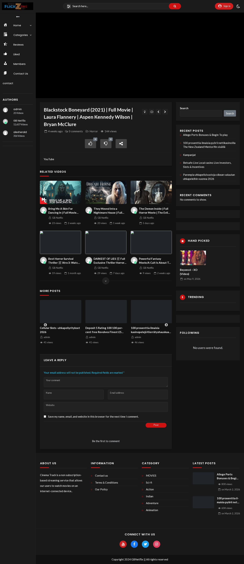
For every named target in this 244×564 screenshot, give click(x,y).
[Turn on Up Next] (151, 112)
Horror (93, 131)
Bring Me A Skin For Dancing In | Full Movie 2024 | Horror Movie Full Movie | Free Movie (63, 211)
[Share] (121, 143)
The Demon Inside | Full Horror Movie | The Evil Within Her (153, 211)
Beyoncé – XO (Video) (188, 271)
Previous (45, 325)
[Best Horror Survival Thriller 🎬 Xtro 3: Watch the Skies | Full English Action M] (60, 242)
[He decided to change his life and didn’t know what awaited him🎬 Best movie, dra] (158, 112)
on (192, 278)
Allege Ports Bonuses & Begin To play (205, 134)
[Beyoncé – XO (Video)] (193, 257)
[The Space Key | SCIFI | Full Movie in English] (165, 112)
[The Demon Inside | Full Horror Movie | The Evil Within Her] (151, 192)
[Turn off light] (145, 112)
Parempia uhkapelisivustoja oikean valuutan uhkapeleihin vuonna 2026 (209, 176)
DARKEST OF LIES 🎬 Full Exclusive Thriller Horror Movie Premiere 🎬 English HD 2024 (109, 261)
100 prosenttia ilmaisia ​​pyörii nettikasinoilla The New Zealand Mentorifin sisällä (209, 145)
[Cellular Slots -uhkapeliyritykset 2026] (60, 311)
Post (156, 424)
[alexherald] (5, 133)
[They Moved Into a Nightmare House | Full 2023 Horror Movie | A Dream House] (106, 192)
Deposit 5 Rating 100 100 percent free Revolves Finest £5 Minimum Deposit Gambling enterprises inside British (105, 330)
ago (55, 131)
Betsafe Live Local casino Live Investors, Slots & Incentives (207, 164)
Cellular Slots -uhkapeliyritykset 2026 (60, 330)
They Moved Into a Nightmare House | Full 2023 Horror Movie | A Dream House (108, 211)
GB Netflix (19, 120)
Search (184, 108)
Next (166, 325)
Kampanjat (189, 154)
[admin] (5, 110)
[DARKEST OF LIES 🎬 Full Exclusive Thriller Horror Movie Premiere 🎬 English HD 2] (106, 242)
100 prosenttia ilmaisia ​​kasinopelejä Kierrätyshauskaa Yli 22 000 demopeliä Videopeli (150, 330)
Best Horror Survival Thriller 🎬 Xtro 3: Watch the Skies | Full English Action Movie (63, 261)
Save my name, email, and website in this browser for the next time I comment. (93, 416)
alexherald (20, 132)
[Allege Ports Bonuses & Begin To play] (203, 478)
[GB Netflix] (5, 121)
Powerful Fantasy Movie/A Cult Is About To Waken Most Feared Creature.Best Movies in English (154, 261)
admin (17, 109)
